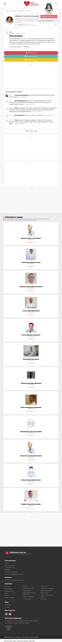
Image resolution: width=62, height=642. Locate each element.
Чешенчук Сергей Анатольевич (31, 456)
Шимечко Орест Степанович (31, 239)
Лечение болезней (28, 588)
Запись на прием (10, 597)
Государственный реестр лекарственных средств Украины (22, 620)
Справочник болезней (47, 588)
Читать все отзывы (31, 131)
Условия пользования (11, 572)
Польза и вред (27, 599)
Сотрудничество (10, 567)
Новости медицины (28, 596)
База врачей (8, 588)
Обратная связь (9, 565)
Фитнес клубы (45, 592)
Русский (7, 607)
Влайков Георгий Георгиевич (31, 504)
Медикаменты (27, 590)
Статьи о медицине (46, 590)
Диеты (7, 595)
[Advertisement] (31, 76)
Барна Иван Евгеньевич (31, 359)
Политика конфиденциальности (14, 574)
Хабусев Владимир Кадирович (31, 408)
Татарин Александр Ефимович (31, 384)
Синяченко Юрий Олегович (31, 263)
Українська (8, 605)
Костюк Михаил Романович (31, 335)
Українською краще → (49, 16)
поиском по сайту (20, 220)
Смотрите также (14, 217)
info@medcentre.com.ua (16, 580)
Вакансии (43, 599)
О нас (6, 563)
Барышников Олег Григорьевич (31, 432)
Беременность (9, 591)
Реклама (7, 569)
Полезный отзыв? (15, 46)
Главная (7, 10)
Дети (6, 593)
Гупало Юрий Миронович (31, 311)
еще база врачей (24, 219)
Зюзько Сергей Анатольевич (31, 480)
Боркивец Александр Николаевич (31, 287)
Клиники (25, 586)
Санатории (44, 586)
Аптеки (7, 586)
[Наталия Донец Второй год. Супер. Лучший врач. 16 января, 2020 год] (31, 117)
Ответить (27, 46)
